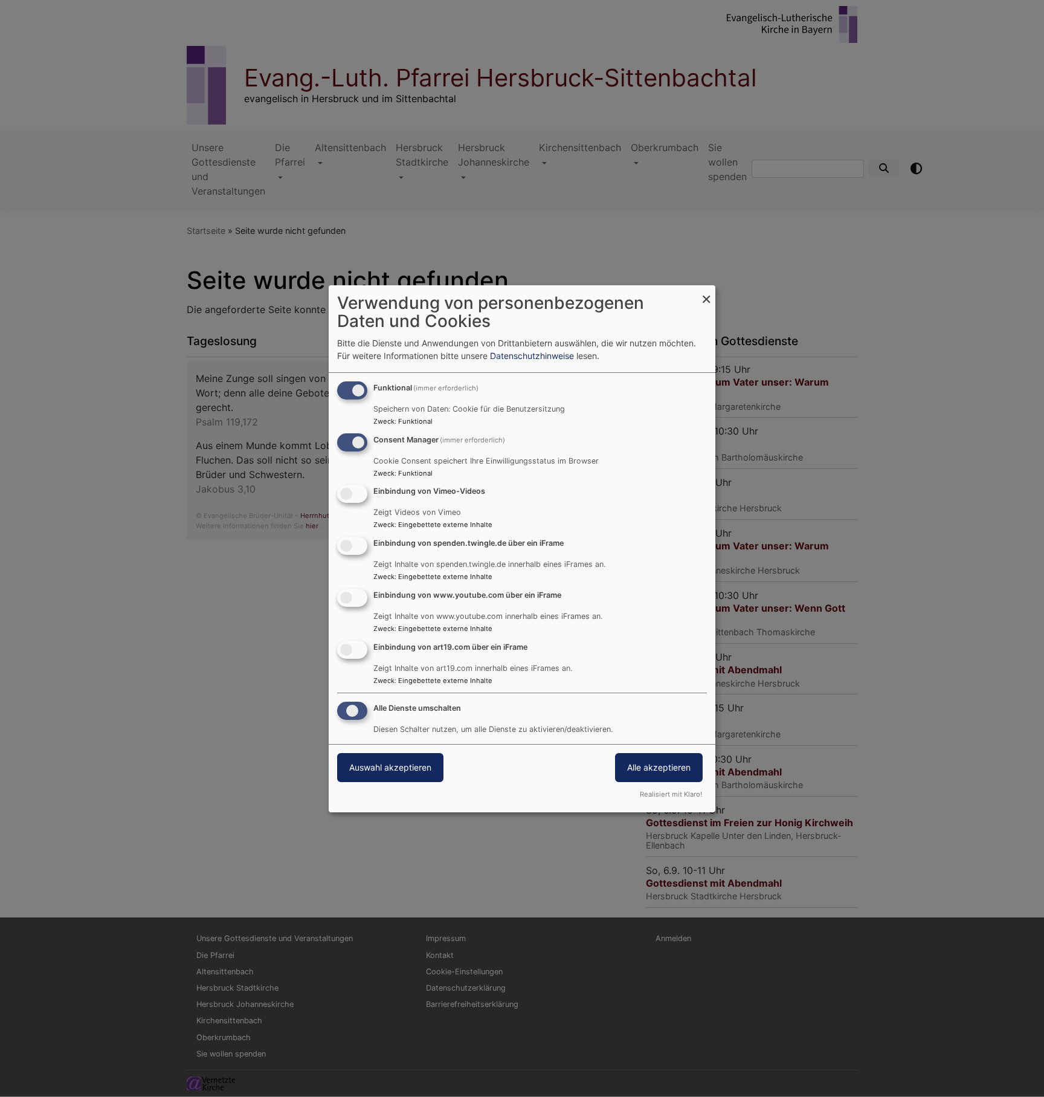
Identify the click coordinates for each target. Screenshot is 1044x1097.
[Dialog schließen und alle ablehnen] (706, 292)
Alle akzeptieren (659, 767)
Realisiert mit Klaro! (671, 794)
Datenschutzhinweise (532, 356)
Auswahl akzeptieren (390, 767)
